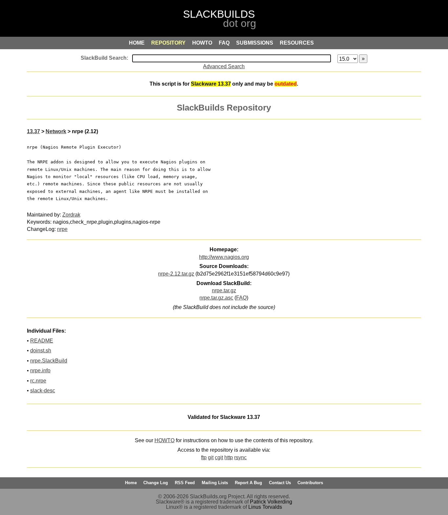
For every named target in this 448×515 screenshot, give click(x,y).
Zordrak (71, 214)
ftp (204, 457)
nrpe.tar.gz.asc (216, 297)
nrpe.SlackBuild (48, 360)
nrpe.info (40, 370)
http (228, 457)
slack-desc (42, 390)
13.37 (33, 131)
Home (131, 482)
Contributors (310, 482)
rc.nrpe (38, 380)
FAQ (241, 297)
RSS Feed (185, 482)
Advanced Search (224, 66)
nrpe (62, 229)
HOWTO (164, 440)
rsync (240, 457)
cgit (219, 457)
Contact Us (280, 482)
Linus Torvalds (265, 507)
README (41, 340)
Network (56, 131)
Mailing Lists (215, 482)
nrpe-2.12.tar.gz (176, 274)
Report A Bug (248, 482)
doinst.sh (40, 350)
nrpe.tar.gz (224, 290)
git (211, 457)
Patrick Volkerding (271, 502)
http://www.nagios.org (224, 257)
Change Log (155, 482)
